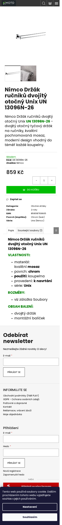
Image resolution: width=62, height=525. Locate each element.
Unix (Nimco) (37, 220)
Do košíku (33, 189)
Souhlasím (30, 517)
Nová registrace (12, 471)
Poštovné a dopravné (15, 403)
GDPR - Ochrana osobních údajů (21, 399)
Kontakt (7, 406)
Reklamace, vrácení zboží (17, 410)
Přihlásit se (14, 372)
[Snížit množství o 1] (36, 180)
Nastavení (30, 507)
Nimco (20, 163)
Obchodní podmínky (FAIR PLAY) (21, 395)
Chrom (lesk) (38, 217)
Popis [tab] (11, 230)
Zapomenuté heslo (13, 474)
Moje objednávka (12, 414)
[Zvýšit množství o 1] (51, 180)
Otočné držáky (38, 206)
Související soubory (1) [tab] (30, 230)
